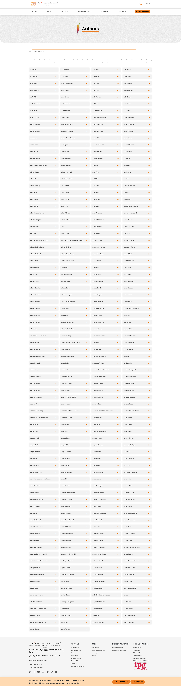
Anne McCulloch (129, 499)
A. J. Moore (65, 90)
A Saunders (65, 69)
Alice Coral (34, 274)
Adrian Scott (128, 151)
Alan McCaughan (129, 185)
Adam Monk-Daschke (68, 138)
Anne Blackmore (66, 506)
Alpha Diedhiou (35, 322)
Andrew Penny (35, 383)
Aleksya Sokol (97, 226)
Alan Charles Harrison (131, 206)
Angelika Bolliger (129, 445)
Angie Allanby (66, 451)
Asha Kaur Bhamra (36, 595)
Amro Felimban (129, 342)
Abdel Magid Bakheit (99, 117)
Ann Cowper (65, 465)
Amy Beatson (65, 349)
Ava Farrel (95, 615)
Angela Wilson (66, 445)
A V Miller (95, 76)
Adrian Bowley (97, 151)
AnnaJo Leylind (66, 499)
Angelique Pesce (35, 451)
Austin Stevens (97, 608)
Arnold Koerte (35, 581)
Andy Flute (65, 424)
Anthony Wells (128, 540)
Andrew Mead (66, 404)
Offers (49, 11)
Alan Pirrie (64, 206)
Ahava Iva (127, 158)
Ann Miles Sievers (98, 472)
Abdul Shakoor (35, 124)
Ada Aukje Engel (97, 131)
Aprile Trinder (65, 567)
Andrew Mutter (35, 390)
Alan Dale (33, 192)
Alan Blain (127, 192)
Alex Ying (127, 233)
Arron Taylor (65, 581)
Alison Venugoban (67, 295)
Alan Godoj (34, 206)
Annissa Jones (35, 533)
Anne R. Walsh (97, 520)
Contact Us (122, 11)
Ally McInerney (35, 315)
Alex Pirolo (65, 233)
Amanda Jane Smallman (38, 336)
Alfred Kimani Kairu (67, 260)
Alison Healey (34, 281)
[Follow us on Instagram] (30, 672)
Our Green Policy (76, 658)
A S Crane (64, 76)
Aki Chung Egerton (67, 179)
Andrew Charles (97, 383)
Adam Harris (128, 138)
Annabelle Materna (36, 499)
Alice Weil (64, 267)
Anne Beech (128, 506)
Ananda (126, 356)
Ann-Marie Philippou (130, 472)
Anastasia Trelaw (98, 363)
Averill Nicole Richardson (38, 622)
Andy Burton (128, 424)
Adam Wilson (96, 138)
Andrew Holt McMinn (99, 376)
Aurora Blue (65, 608)
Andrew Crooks (66, 383)
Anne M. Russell (35, 520)
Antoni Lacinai (128, 554)
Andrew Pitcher (129, 383)
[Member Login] (134, 3)
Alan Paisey (96, 192)
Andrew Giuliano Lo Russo (70, 411)
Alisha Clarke (96, 274)
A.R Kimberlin (97, 110)
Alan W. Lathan (97, 213)
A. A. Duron (34, 83)
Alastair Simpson (36, 220)
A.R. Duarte (127, 110)
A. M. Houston (128, 90)
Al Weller (95, 179)
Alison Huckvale (129, 288)
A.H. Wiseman (66, 104)
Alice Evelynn (34, 267)
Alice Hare (95, 267)
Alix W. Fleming (35, 301)
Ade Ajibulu (65, 145)
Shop (94, 644)
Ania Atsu (127, 451)
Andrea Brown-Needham (100, 370)
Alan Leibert (34, 199)
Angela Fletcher (35, 445)
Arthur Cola (34, 588)
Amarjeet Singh (66, 336)
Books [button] (34, 11)
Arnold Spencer (97, 574)
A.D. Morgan (96, 97)
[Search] (129, 3)
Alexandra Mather (129, 247)
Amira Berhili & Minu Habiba (70, 342)
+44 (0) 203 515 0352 (36, 664)
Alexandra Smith (35, 254)
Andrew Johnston (36, 397)
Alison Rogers (97, 295)
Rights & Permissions (77, 666)
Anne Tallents (96, 506)
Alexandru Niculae (98, 254)
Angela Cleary (97, 438)
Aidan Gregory (66, 165)
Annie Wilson (128, 527)
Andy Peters (128, 417)
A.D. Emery (127, 97)
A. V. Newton (65, 97)
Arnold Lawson (129, 574)
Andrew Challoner (130, 376)
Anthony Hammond (98, 547)
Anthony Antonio (129, 533)
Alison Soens (65, 288)
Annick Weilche (66, 527)
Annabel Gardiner (98, 492)
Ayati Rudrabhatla (98, 622)
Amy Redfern (96, 349)
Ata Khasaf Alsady (36, 602)
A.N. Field (33, 110)
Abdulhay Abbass (67, 124)
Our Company (75, 647)
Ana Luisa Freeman (67, 356)
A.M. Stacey (127, 104)
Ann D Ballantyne (36, 472)
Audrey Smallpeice (67, 602)
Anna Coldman (128, 486)
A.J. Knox (95, 104)
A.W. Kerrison (34, 117)
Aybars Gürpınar (129, 622)
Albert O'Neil (65, 220)
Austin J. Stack (66, 615)
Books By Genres (97, 653)
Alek (62, 226)
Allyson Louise (97, 315)
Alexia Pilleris (128, 254)
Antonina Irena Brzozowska (39, 561)
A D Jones (95, 69)
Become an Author (117, 647)
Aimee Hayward (66, 172)
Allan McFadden (97, 301)
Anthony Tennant (36, 547)
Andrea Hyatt (65, 370)
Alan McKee (96, 199)
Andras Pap (34, 370)
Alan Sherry (96, 206)
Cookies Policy (137, 655)
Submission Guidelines (119, 650)
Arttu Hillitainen (97, 588)
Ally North (64, 315)
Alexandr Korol (66, 247)
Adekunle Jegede (98, 145)
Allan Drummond (98, 308)
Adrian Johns (65, 151)
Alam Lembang (35, 185)
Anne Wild (33, 513)
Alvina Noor (127, 322)
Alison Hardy (65, 281)
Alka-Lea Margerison (68, 301)
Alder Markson (128, 220)
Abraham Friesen (67, 131)
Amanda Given (97, 329)
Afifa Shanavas (66, 158)
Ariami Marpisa (97, 567)
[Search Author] (30, 51)
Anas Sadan (65, 363)
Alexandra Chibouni (67, 254)
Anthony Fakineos (67, 533)
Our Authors (95, 647)
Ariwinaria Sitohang (67, 574)
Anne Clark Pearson (99, 513)
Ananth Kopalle (35, 363)
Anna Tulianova (66, 486)
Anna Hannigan (97, 486)
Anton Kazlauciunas (99, 554)
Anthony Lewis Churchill (38, 554)
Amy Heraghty (35, 349)
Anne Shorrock (35, 506)
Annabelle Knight (129, 492)
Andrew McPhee (35, 376)
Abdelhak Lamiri (129, 117)
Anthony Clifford (66, 547)
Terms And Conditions (139, 658)
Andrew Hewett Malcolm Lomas (102, 411)
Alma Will (127, 315)
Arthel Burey (128, 581)
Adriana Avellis (35, 158)
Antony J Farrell (97, 561)
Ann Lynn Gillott (66, 472)
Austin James (128, 608)
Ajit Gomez (127, 172)
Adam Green (34, 145)
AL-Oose (126, 179)
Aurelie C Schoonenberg (38, 608)
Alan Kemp (65, 192)
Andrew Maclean (129, 397)
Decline (136, 682)
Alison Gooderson (36, 288)
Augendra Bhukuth (98, 602)
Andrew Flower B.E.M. (68, 397)
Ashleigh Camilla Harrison (101, 595)
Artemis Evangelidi (98, 581)
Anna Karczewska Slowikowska (40, 479)
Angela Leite (65, 438)
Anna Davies (34, 492)
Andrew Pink (34, 404)
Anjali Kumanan (129, 458)
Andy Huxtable (97, 417)
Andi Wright (128, 363)
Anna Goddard (35, 486)
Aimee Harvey (34, 172)
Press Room (74, 655)
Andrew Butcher (97, 397)
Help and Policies (141, 644)
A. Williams (127, 76)
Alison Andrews (35, 295)
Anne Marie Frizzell (67, 520)
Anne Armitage (66, 513)
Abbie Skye (65, 117)
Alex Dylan (33, 233)
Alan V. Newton (66, 213)
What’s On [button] (64, 11)
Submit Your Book (142, 11)
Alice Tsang (127, 267)
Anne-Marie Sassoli (130, 520)
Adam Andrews (35, 138)
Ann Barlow (96, 465)
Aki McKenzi (34, 179)
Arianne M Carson (130, 567)
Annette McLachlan (36, 527)
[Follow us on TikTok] (52, 672)
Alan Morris (96, 185)
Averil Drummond (129, 615)
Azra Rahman (65, 629)
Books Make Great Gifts (98, 650)
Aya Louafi (64, 622)
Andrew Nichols (97, 390)
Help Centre (136, 650)
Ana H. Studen (128, 349)
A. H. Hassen (128, 83)
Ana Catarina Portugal (37, 356)
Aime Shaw (127, 165)
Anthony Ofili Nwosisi (68, 554)
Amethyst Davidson (130, 336)
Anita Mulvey (65, 458)
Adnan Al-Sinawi (129, 145)
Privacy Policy (137, 653)
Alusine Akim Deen (67, 322)
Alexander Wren (129, 240)
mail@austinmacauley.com (37, 660)
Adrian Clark (34, 151)
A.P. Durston (65, 110)
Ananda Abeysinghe (99, 356)
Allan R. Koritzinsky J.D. (132, 308)
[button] (140, 3)
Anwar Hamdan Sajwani (131, 561)
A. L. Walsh (96, 90)
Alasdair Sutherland (130, 213)
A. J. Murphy (34, 90)
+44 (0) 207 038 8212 (36, 667)
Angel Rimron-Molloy (99, 431)
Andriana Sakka (66, 417)
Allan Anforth (128, 301)
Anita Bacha (34, 458)
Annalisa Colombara (99, 499)
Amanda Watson (129, 329)
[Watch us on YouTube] (38, 672)
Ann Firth (127, 465)
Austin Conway (35, 615)
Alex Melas (96, 233)
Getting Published (76, 650)
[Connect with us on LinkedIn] (56, 672)
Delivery (94, 655)
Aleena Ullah (34, 226)
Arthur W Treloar (66, 588)
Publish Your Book (120, 644)
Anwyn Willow (35, 567)
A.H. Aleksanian (35, 104)
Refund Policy (137, 647)
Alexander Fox (97, 240)
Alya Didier (34, 329)
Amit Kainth (96, 342)
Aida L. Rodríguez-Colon (38, 165)
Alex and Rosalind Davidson (39, 240)
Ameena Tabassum (98, 336)
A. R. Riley (33, 97)
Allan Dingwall (35, 308)
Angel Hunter (128, 431)
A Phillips (33, 69)
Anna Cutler (128, 479)
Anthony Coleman (98, 533)
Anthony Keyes (66, 540)
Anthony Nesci (35, 540)
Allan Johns (65, 308)
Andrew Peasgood (130, 370)
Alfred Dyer (34, 260)
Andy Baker (34, 431)
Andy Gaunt (34, 424)
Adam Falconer (129, 131)
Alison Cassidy (128, 281)
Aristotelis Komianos (37, 574)
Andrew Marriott (66, 376)
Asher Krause (65, 595)
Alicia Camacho (66, 274)
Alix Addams (128, 295)
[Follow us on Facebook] (34, 672)
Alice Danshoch (129, 260)
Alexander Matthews (37, 247)
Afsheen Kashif (97, 158)
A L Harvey (33, 76)
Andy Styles (96, 424)
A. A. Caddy (96, 83)
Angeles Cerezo (97, 445)
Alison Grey (127, 274)
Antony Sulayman (67, 561)
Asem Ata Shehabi (130, 588)
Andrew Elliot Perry (36, 411)
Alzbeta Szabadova (67, 329)
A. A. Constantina (67, 83)
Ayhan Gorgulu (35, 629)
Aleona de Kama (129, 226)
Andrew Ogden (129, 390)
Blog (72, 653)
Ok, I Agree (120, 682)
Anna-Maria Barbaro (68, 492)
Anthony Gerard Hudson (132, 547)
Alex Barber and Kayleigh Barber (72, 240)
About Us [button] (104, 11)
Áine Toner (96, 172)
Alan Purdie (65, 199)
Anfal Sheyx (65, 431)
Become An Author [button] (85, 11)
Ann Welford (34, 465)
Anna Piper (65, 479)
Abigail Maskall (35, 131)
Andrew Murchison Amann (39, 417)
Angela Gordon (35, 438)
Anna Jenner (96, 479)
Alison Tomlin (97, 288)
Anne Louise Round (130, 513)
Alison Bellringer (98, 281)
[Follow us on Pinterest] (48, 672)
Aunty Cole (127, 602)
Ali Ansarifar (96, 260)
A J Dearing (127, 69)
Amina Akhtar (34, 342)
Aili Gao (95, 165)
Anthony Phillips (97, 540)
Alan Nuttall (65, 185)
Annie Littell (96, 527)
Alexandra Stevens (98, 247)
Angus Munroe (97, 451)
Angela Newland (129, 438)
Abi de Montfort (97, 124)
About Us (75, 644)
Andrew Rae (65, 390)
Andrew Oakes (97, 404)
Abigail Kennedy (129, 124)
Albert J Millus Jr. (98, 220)
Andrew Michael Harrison (132, 411)
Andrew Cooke (128, 404)
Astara (126, 595)
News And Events (76, 661)
